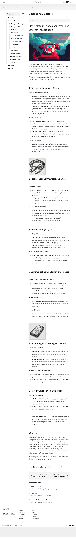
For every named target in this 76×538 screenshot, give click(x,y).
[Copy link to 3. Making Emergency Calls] (56, 229)
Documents (16, 44)
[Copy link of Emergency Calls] (52, 14)
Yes (55, 467)
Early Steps (18, 8)
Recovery (11, 65)
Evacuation (35, 8)
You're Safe (14, 50)
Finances (12, 62)
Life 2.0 (10, 68)
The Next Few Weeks (16, 53)
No (65, 467)
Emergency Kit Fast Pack (18, 41)
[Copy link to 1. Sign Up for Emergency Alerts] (61, 88)
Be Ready (26, 8)
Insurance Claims (15, 59)
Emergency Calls (17, 38)
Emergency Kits (15, 26)
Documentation (7, 8)
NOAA (53, 121)
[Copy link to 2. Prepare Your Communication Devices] (31, 182)
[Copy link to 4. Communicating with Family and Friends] (31, 275)
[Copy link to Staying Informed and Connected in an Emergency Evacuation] (55, 30)
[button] (13, 14)
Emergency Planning (17, 24)
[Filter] (23, 14)
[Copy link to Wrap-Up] (40, 433)
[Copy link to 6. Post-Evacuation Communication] (65, 391)
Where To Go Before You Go (18, 35)
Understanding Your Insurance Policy (17, 56)
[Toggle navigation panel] (26, 16)
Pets (14, 47)
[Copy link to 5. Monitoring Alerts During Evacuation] (68, 343)
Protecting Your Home (17, 29)
